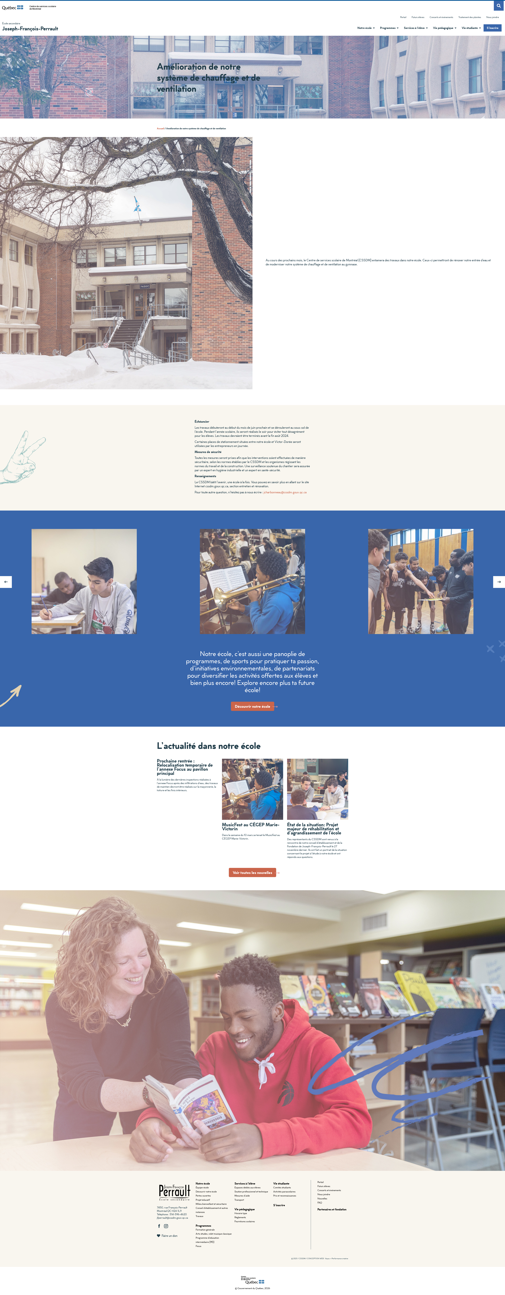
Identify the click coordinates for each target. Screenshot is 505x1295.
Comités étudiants (282, 1187)
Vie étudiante (281, 1183)
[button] (373, 28)
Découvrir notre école (206, 1191)
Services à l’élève (244, 1183)
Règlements (240, 1217)
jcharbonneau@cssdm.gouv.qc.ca (285, 492)
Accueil (160, 128)
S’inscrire (492, 28)
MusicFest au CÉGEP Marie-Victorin (250, 826)
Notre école (203, 1183)
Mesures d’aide (242, 1195)
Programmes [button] (387, 28)
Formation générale (205, 1229)
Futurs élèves (418, 17)
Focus (198, 1246)
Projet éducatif (203, 1199)
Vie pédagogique (244, 1209)
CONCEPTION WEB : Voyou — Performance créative (327, 1258)
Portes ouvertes (203, 1195)
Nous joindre (492, 17)
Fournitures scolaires (244, 1221)
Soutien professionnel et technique (251, 1191)
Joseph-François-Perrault (30, 28)
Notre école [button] (364, 28)
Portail (403, 17)
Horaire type (240, 1213)
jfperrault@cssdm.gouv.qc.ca (172, 1217)
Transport (239, 1199)
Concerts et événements (441, 17)
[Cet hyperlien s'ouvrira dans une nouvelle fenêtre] (12, 7)
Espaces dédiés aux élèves (247, 1187)
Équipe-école (202, 1187)
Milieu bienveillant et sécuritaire (211, 1204)
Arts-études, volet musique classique (214, 1233)
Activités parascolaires (284, 1191)
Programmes (203, 1226)
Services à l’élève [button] (414, 28)
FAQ (319, 1202)
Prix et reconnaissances (284, 1195)
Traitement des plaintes (468, 18)
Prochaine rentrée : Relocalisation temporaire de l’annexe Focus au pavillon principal (185, 766)
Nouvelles (322, 1198)
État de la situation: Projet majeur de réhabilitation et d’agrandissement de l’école (314, 828)
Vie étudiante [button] (470, 28)
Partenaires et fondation (331, 1209)
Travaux (199, 1216)
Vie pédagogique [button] (443, 28)
